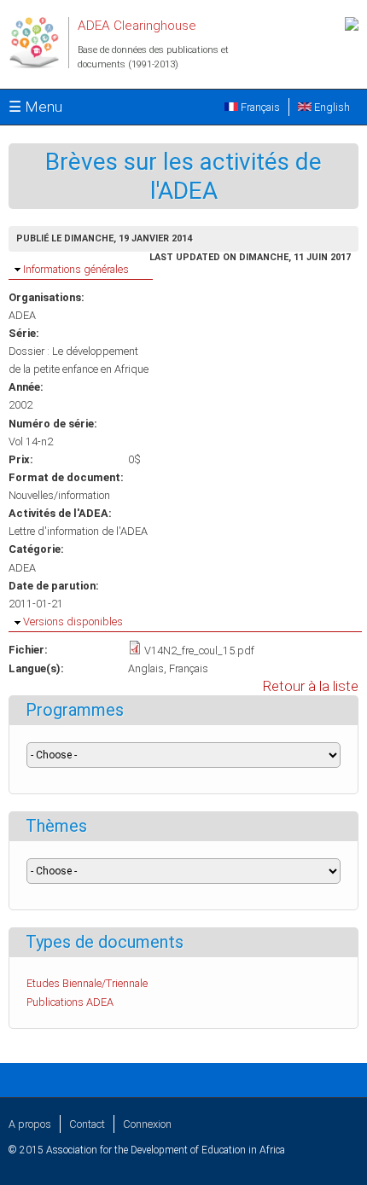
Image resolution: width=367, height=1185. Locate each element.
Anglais (146, 668)
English (331, 107)
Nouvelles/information (59, 495)
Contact (87, 1124)
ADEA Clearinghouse (137, 25)
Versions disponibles (73, 621)
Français (259, 107)
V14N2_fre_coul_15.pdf (199, 650)
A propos (30, 1124)
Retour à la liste (310, 686)
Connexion (147, 1124)
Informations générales (76, 269)
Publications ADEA (70, 1002)
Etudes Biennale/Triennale (87, 983)
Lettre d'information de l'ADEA (78, 531)
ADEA (22, 315)
